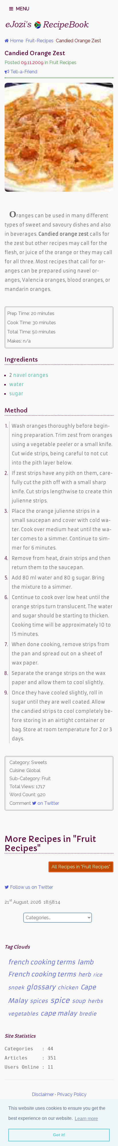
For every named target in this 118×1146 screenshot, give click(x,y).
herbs (95, 1001)
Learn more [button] (86, 1118)
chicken (68, 987)
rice (97, 975)
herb (84, 974)
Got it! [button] (59, 1134)
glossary (40, 987)
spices (39, 1001)
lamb (85, 962)
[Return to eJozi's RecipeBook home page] (48, 24)
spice (60, 1000)
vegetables (23, 1014)
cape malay (58, 1013)
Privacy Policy (71, 1094)
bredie (88, 1014)
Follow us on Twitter (31, 887)
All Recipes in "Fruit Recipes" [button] (81, 866)
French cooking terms (42, 974)
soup (78, 1001)
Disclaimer (43, 1094)
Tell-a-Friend (23, 71)
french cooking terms (41, 962)
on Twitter (47, 803)
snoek (16, 987)
